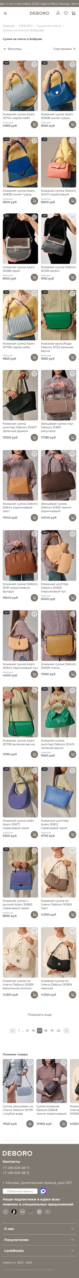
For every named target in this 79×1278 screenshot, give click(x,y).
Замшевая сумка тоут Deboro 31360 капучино (57, 427)
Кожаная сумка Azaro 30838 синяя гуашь (19, 192)
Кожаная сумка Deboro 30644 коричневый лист (20, 507)
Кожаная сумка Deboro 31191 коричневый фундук (20, 587)
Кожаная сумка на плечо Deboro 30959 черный (56, 984)
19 (52, 1030)
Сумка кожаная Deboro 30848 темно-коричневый (51, 1110)
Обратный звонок (20, 1191)
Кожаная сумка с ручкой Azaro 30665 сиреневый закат (17, 904)
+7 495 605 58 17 (16, 1168)
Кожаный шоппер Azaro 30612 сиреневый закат (55, 824)
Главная (9, 26)
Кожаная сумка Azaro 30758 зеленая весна (19, 742)
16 (33, 1030)
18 (45, 1030)
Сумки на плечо (49, 26)
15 (27, 1030)
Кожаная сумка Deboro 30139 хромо (58, 269)
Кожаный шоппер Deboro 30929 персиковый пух (55, 587)
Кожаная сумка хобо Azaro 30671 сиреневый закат (18, 824)
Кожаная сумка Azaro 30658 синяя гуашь (57, 116)
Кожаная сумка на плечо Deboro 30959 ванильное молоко (18, 984)
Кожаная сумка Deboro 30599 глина (58, 666)
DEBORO (26, 26)
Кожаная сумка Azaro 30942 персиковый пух (20, 666)
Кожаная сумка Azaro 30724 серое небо (19, 116)
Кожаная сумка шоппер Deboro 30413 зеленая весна (57, 744)
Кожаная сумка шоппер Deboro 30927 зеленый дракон (20, 427)
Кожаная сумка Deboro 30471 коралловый (58, 192)
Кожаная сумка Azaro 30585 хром (19, 269)
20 (58, 1030)
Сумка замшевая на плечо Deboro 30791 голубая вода (18, 1110)
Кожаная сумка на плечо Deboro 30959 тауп (56, 904)
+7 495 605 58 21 (16, 1173)
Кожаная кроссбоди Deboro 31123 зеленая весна (57, 347)
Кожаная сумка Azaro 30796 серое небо (19, 345)
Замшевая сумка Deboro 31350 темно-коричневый (56, 507)
